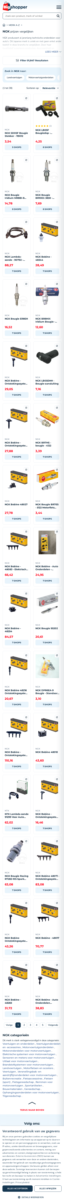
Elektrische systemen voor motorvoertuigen (29, 1054)
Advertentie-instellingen (48, 1176)
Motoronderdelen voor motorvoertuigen (27, 1050)
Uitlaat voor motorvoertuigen (20, 1061)
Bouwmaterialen (12, 1089)
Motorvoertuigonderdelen (41, 77)
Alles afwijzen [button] (47, 1188)
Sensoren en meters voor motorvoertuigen (28, 1057)
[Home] (6, 25)
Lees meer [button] (51, 51)
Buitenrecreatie (12, 1078)
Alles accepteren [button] (17, 1188)
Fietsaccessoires (32, 1078)
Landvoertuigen (14, 77)
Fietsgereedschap (23, 1082)
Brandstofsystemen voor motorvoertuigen (28, 1064)
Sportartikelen (33, 1085)
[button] (32, 1197)
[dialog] (32, 1164)
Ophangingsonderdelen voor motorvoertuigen (31, 1092)
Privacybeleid (22, 1182)
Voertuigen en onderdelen (18, 1043)
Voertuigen (9, 1071)
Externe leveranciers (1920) (29, 1156)
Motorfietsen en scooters (38, 1068)
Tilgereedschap (12, 1095)
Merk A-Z (14, 25)
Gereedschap (32, 1089)
